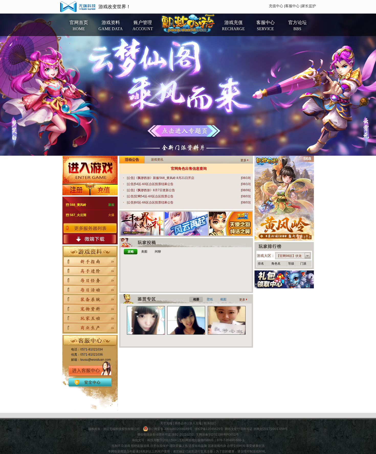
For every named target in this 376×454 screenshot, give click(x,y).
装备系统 (90, 299)
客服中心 (292, 6)
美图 (144, 251)
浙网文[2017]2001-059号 (270, 429)
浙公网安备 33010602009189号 (170, 429)
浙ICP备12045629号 (209, 429)
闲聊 (158, 251)
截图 (223, 299)
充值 (104, 189)
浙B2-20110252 (183, 434)
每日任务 (90, 280)
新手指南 (90, 261)
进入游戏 (90, 170)
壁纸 (210, 299)
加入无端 (195, 423)
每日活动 (90, 289)
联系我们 (210, 423)
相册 (196, 299)
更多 (243, 160)
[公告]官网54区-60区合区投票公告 (188, 196)
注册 (76, 189)
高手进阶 (90, 271)
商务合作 (181, 423)
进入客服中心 (90, 370)
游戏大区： (266, 256)
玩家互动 (90, 318)
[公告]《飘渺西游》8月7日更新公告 (188, 190)
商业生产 (90, 327)
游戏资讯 (157, 159)
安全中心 (89, 382)
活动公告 (132, 159)
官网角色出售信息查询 (189, 168)
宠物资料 (90, 308)
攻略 (131, 251)
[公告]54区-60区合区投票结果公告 (188, 184)
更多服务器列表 (90, 228)
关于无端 (166, 423)
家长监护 (309, 6)
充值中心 (276, 6)
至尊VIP (102, 382)
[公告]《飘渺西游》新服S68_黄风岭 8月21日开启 (188, 178)
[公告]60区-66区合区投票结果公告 (188, 202)
